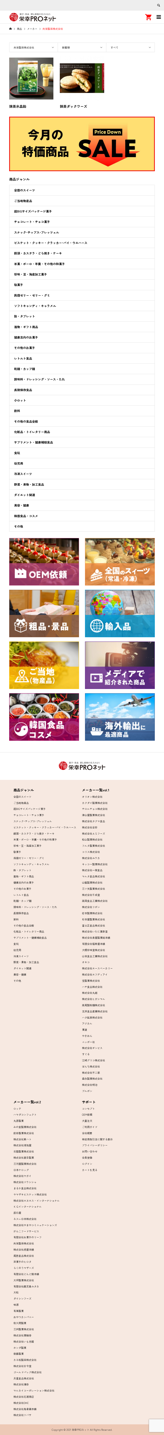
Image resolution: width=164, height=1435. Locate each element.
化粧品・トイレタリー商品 (32, 432)
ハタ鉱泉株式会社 (92, 1017)
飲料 (17, 411)
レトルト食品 (23, 358)
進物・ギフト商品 (26, 327)
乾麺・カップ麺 (24, 369)
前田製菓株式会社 (23, 1133)
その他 (18, 526)
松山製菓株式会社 (92, 839)
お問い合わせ (89, 1151)
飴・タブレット (24, 316)
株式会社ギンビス (92, 1048)
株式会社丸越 (89, 992)
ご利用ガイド (89, 1127)
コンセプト (88, 1108)
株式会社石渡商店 (23, 1396)
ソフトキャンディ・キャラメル (35, 306)
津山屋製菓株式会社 (93, 815)
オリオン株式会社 (92, 796)
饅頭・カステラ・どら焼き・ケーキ (38, 253)
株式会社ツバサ (22, 1415)
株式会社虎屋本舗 (23, 1249)
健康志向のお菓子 (26, 337)
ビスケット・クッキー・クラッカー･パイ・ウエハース (50, 243)
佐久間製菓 (19, 1323)
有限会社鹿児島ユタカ (26, 1286)
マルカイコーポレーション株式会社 (33, 1390)
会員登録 (87, 1157)
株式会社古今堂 (22, 1366)
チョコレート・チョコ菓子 (32, 222)
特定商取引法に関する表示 (97, 1139)
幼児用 (18, 463)
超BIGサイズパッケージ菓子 (33, 211)
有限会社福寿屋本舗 (93, 944)
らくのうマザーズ (23, 1268)
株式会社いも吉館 (23, 1341)
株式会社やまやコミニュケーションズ (35, 1225)
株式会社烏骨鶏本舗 (25, 1409)
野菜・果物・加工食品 (29, 484)
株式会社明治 (89, 1084)
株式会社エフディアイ (95, 974)
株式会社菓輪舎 (22, 1335)
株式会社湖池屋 (22, 1145)
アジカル (87, 1023)
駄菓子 (18, 285)
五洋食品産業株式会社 (95, 1011)
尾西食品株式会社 (23, 1255)
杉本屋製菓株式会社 (93, 919)
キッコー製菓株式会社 (95, 864)
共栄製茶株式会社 (23, 1243)
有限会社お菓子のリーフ (27, 1237)
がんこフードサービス (26, 1231)
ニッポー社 (88, 1042)
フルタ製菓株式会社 (93, 845)
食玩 (17, 453)
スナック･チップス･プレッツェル (36, 232)
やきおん (87, 1036)
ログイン (87, 1163)
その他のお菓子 (24, 348)
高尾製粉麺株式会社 (93, 1005)
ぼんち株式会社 (91, 1066)
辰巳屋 (17, 1212)
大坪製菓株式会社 (23, 1280)
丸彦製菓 (18, 1120)
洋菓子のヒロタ (22, 1261)
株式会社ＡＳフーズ (93, 833)
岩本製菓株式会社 (92, 913)
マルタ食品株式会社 (93, 876)
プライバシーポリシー (95, 1145)
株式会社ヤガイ (22, 1176)
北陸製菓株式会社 (23, 1151)
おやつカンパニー (23, 1317)
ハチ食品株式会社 (92, 987)
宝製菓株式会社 (91, 980)
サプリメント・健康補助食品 (33, 442)
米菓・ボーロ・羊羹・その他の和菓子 (39, 264)
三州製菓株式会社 (23, 1329)
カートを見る (89, 1170)
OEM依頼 (87, 1114)
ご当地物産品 (23, 201)
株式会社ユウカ (91, 858)
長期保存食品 (23, 390)
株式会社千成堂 (91, 895)
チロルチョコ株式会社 (95, 809)
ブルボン (87, 1091)
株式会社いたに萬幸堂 (95, 931)
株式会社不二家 (91, 1072)
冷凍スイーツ (23, 474)
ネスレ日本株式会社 (25, 1219)
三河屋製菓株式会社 (25, 1163)
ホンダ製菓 (19, 1347)
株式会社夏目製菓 (23, 1157)
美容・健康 (21, 505)
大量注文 (87, 1120)
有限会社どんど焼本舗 (26, 1274)
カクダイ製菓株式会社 (95, 803)
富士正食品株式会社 (93, 925)
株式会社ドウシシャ (25, 1182)
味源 (16, 1304)
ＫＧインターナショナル (27, 1206)
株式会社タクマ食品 (93, 821)
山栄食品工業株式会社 (95, 956)
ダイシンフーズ (22, 1298)
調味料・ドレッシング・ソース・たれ (39, 379)
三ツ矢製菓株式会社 (93, 888)
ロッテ (17, 1108)
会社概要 (87, 1133)
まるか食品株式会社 (25, 1188)
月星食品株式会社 (23, 1378)
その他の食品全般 (26, 421)
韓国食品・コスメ (26, 516)
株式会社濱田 (21, 1384)
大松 (16, 1292)
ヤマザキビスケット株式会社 (30, 1194)
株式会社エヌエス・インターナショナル (36, 1200)
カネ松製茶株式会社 (25, 1360)
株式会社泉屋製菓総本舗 (96, 937)
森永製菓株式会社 (92, 1078)
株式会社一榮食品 (92, 870)
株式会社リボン (91, 907)
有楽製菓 (18, 1311)
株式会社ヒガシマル (93, 999)
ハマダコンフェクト (25, 1114)
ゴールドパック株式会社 (27, 1372)
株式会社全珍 (89, 827)
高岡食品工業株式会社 (95, 901)
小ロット (20, 400)
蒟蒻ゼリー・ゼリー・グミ (32, 295)
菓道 (84, 1029)
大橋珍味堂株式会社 (93, 950)
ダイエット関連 (24, 495)
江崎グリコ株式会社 (93, 1060)
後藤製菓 (18, 1353)
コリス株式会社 (91, 852)
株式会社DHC (21, 1403)
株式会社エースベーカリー (97, 968)
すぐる (86, 1054)
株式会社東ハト (22, 1139)
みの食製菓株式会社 (25, 1127)
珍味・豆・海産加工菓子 (30, 274)
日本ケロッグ (21, 1170)
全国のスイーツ (24, 190)
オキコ (86, 962)
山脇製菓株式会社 (92, 882)
